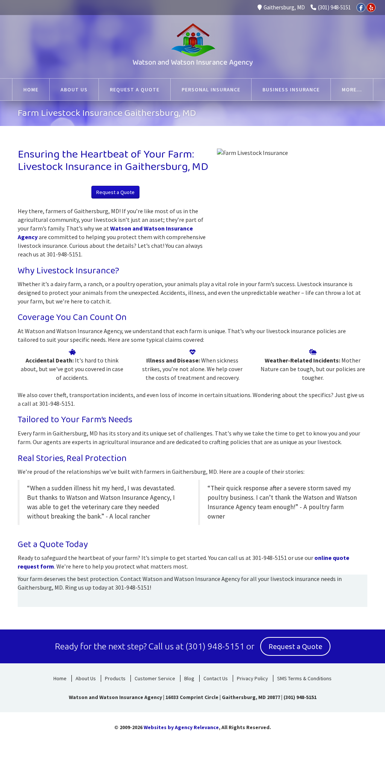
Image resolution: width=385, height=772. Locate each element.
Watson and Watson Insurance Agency (192, 62)
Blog (189, 678)
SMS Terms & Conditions (304, 678)
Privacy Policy (252, 678)
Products (115, 678)
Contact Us (215, 678)
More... (352, 89)
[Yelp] (371, 7)
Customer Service (155, 678)
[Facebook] (360, 7)
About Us (86, 678)
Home (60, 678)
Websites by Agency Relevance (181, 727)
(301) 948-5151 (334, 7)
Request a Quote (115, 192)
